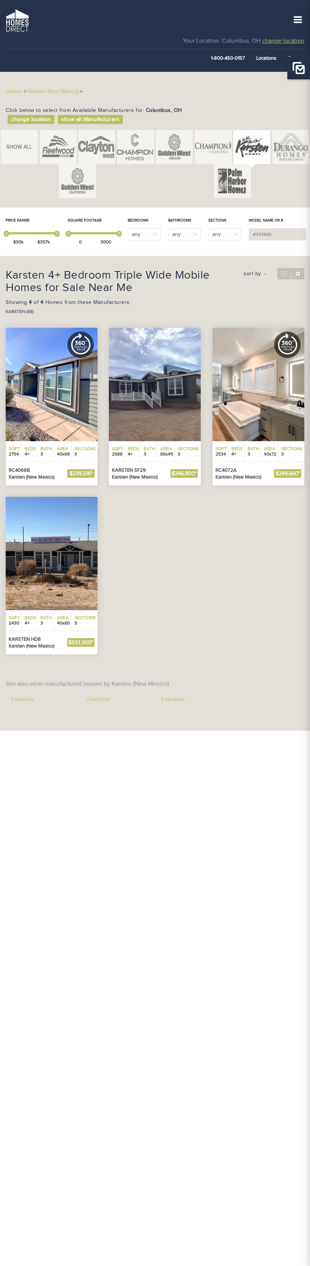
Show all (19, 147)
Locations (266, 58)
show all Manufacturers (90, 119)
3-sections (173, 699)
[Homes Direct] (17, 20)
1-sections (22, 699)
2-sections (98, 699)
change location (283, 41)
